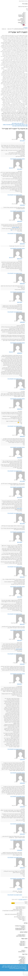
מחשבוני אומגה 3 (21, 934)
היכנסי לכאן (19, 508)
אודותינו (23, 950)
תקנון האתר (22, 959)
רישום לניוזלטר (22, 956)
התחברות (23, 23)
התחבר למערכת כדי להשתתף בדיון (17, 158)
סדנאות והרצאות (21, 19)
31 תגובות (4, 28)
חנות (24, 17)
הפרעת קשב (19, 913)
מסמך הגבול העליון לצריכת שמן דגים (19, 125)
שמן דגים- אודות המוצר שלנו (18, 123)
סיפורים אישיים (21, 15)
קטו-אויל (23, 927)
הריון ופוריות (19, 915)
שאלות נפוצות (22, 919)
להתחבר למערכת (22, 899)
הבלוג (23, 920)
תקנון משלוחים (22, 960)
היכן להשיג (22, 18)
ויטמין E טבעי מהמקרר (20, 929)
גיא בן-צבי (11, 167)
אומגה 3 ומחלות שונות (17, 909)
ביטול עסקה (22, 961)
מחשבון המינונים (15, 227)
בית (24, 12)
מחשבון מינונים (22, 16)
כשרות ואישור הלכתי (20, 936)
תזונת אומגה (22, 945)
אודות (23, 13)
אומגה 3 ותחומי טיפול (20, 908)
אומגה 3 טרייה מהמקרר (20, 925)
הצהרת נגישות (22, 963)
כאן (11, 229)
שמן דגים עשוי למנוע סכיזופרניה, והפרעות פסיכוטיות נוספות (15, 124)
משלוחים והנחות (21, 22)
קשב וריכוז (22, 941)
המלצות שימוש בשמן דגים (19, 916)
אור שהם (9, 28)
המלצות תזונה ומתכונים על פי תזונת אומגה (13, 914)
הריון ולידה (22, 942)
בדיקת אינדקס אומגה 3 (20, 928)
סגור (25, 969)
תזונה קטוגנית (22, 943)
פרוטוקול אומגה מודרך (20, 906)
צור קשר (23, 21)
